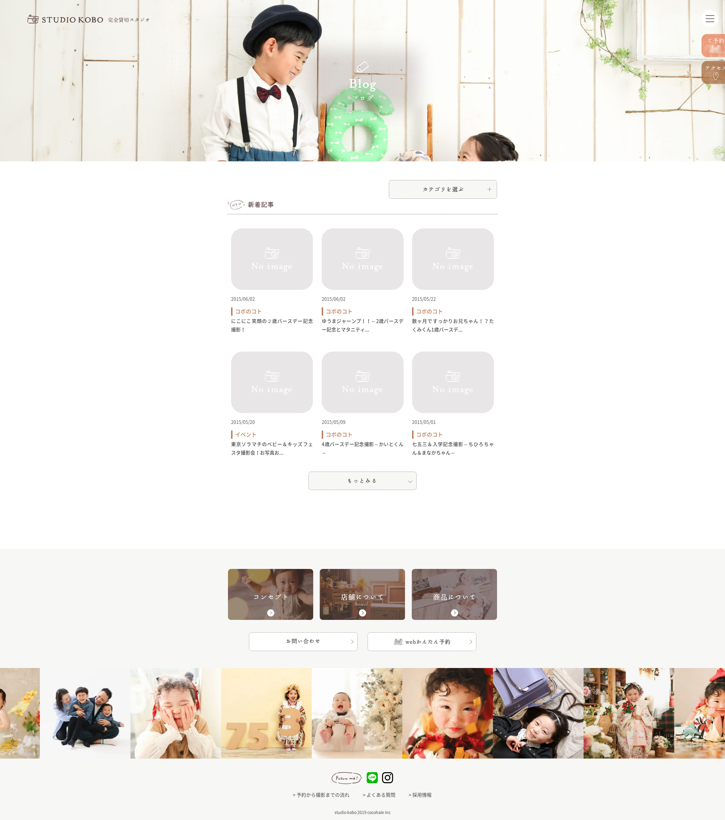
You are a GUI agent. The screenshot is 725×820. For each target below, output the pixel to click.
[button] (422, 641)
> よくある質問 (379, 795)
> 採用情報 (420, 795)
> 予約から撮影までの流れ (321, 795)
